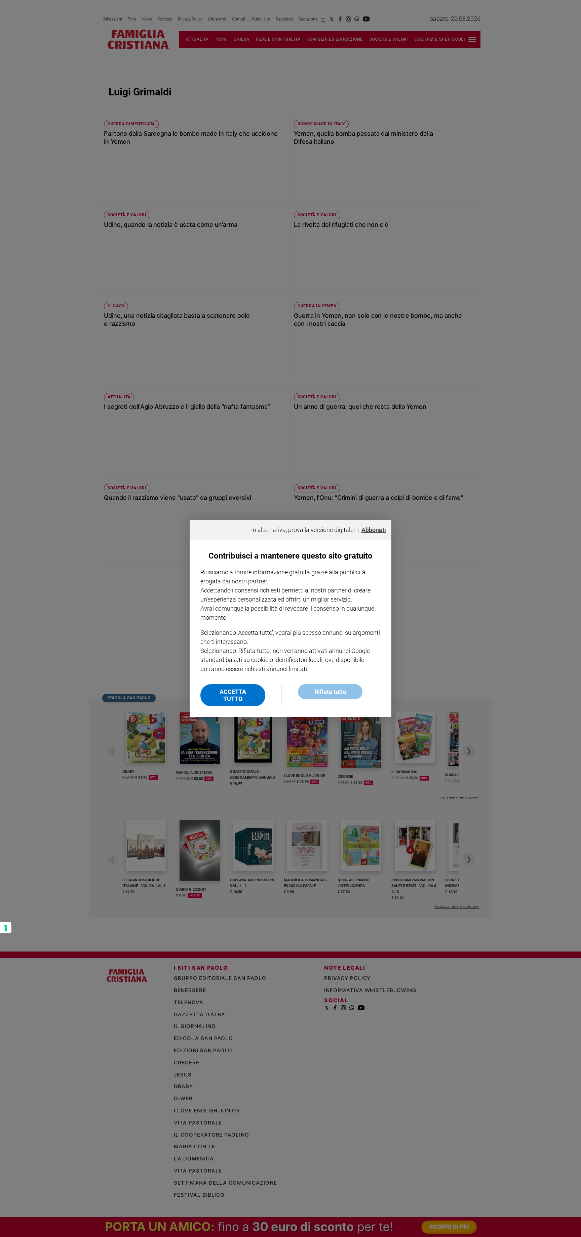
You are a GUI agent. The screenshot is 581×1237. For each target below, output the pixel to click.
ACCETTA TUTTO (233, 695)
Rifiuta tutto (330, 691)
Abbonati (373, 529)
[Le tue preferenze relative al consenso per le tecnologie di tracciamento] (5, 927)
